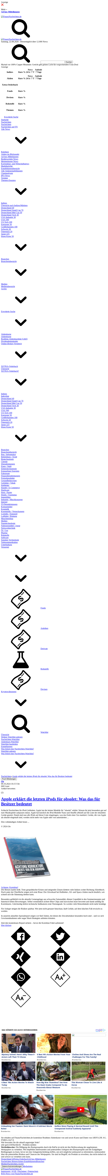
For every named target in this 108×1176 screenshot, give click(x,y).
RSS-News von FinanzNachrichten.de (17, 1174)
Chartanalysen (7, 173)
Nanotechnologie (8, 523)
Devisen (44, 689)
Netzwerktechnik (8, 528)
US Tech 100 (6, 222)
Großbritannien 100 (9, 227)
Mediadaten (28, 1166)
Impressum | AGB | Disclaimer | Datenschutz (19, 1171)
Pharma (4, 533)
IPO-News (5, 176)
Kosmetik (5, 509)
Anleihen (44, 628)
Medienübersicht (8, 286)
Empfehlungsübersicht (10, 168)
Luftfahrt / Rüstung (9, 516)
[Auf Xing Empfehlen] (21, 966)
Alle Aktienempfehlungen (12, 171)
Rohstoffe (5, 535)
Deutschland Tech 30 (10, 215)
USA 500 (5, 220)
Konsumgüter (6, 507)
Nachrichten (6, 122)
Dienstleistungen (8, 464)
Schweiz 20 (6, 229)
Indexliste (5, 396)
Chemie (4, 461)
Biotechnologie (7, 459)
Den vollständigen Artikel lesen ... (15, 822)
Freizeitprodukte (8, 478)
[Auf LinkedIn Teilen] (60, 966)
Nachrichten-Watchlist (10, 739)
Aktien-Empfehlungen (27, 1161)
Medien (4, 284)
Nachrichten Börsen (9, 1161)
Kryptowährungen (8, 691)
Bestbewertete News (9, 159)
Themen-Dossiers (8, 180)
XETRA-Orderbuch (9, 366)
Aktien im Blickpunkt (10, 154)
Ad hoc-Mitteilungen (10, 12)
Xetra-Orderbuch (21, 1159)
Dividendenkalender (9, 341)
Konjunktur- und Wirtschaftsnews (15, 164)
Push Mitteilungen (9, 779)
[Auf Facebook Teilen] (21, 946)
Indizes (4, 203)
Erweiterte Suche (11, 117)
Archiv (4, 289)
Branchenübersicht (9, 261)
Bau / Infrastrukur (8, 454)
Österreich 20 (6, 231)
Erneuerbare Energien (10, 471)
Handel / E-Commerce (10, 488)
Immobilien (6, 497)
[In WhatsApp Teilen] (21, 986)
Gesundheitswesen (9, 480)
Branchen (5, 259)
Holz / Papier (6, 492)
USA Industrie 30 (8, 217)
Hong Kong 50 (7, 236)
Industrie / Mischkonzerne (12, 499)
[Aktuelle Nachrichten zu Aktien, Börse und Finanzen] (11, 16)
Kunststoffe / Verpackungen (12, 511)
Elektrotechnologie (9, 469)
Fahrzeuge (5, 473)
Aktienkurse (6, 334)
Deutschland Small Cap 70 (12, 210)
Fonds (43, 608)
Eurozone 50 (6, 224)
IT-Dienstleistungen (9, 504)
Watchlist (44, 732)
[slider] (5, 790)
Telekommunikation (9, 542)
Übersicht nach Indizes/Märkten (14, 205)
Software (5, 537)
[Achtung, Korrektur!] (26, 885)
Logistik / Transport (9, 514)
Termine (4, 178)
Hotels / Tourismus (9, 495)
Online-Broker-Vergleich (11, 344)
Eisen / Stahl (6, 466)
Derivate (44, 648)
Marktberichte (7, 166)
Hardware (5, 490)
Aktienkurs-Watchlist (10, 742)
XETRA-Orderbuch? (10, 371)
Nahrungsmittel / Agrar (10, 526)
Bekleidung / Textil (9, 457)
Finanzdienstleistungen (10, 476)
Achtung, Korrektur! (9, 887)
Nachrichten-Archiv (15, 1164)
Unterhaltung (6, 545)
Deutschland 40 (7, 208)
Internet (4, 502)
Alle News (5, 129)
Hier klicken (6, 925)
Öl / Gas (4, 530)
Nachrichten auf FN (9, 127)
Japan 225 (5, 234)
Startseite (5, 120)
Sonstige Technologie (10, 540)
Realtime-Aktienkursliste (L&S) (14, 339)
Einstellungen (6, 746)
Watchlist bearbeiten (9, 744)
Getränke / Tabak (8, 483)
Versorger (5, 547)
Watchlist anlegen (8, 751)
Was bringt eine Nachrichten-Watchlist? (17, 749)
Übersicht (5, 369)
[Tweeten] (60, 946)
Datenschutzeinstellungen (12, 1166)
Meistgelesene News (9, 161)
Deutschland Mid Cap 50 (11, 212)
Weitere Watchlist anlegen (12, 737)
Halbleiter (5, 485)
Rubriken (5, 152)
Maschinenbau (7, 518)
